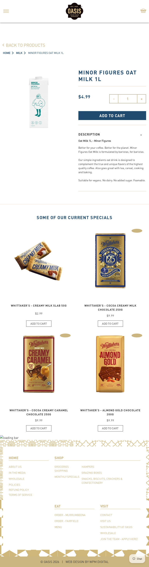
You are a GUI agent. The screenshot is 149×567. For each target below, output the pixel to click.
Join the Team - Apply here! (119, 539)
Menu (58, 527)
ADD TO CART (112, 115)
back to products (25, 45)
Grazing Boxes (92, 472)
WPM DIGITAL (99, 562)
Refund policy (19, 489)
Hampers (88, 466)
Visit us (105, 521)
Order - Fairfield (66, 521)
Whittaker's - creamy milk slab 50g (39, 305)
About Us (15, 466)
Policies (14, 484)
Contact (106, 515)
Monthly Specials (67, 476)
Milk (19, 52)
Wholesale (16, 478)
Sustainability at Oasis (116, 527)
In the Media (17, 472)
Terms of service (20, 494)
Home (6, 52)
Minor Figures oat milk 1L (46, 52)
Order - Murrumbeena (70, 515)
